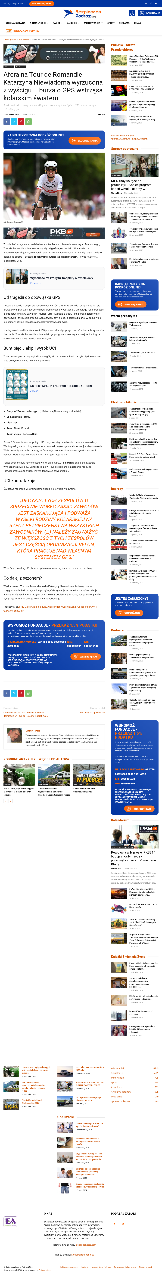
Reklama (124, 22)
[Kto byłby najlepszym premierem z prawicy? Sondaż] (119, 263)
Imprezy (117, 489)
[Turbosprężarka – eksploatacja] (119, 371)
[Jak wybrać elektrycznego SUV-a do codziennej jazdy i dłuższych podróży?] (119, 428)
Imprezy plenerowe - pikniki (122, 847)
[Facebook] (151, 3)
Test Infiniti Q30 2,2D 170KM (142, 353)
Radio (56, 22)
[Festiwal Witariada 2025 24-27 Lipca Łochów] (119, 908)
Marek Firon (14, 114)
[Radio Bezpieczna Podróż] (82, 13)
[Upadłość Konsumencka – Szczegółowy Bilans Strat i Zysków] (65, 1142)
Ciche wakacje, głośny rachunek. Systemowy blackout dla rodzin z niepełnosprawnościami (143, 217)
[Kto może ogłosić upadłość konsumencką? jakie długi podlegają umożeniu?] (65, 1173)
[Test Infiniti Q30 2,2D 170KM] (119, 356)
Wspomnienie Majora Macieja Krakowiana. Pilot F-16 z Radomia (142, 559)
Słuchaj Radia (44, 4)
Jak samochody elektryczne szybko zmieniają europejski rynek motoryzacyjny (142, 412)
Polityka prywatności (69, 1267)
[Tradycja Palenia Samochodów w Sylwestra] (119, 544)
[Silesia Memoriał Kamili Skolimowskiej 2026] (89, 775)
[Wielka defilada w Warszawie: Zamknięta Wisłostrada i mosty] (119, 499)
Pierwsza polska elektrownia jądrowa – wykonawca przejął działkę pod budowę (142, 104)
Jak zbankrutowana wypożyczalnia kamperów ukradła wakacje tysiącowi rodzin (54, 791)
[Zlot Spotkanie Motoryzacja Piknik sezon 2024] (65, 1101)
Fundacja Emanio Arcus (101, 1267)
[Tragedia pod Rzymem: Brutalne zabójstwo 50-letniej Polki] (119, 248)
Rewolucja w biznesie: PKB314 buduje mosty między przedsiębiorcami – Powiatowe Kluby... (133, 858)
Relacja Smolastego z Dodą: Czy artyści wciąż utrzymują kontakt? (144, 513)
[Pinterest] (21, 121)
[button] (146, 3)
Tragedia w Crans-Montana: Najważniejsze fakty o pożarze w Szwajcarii (143, 528)
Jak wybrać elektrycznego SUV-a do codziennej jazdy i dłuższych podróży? (143, 427)
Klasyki (7, 784)
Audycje (72, 22)
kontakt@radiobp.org (82, 1254)
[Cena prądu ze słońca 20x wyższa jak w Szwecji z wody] (119, 120)
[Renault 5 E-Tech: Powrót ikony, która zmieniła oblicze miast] (119, 458)
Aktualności (38, 22)
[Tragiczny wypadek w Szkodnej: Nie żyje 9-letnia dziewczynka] (119, 233)
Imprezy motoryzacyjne (122, 135)
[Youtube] (156, 3)
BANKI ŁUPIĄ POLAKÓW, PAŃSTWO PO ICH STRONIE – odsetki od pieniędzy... (142, 74)
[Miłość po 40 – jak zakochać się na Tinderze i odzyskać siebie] (119, 1000)
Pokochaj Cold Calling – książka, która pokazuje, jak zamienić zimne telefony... (143, 966)
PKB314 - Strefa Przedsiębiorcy (123, 47)
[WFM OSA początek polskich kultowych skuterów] (119, 341)
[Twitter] (14, 121)
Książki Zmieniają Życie (128, 957)
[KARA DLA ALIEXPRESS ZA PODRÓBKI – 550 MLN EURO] (119, 90)
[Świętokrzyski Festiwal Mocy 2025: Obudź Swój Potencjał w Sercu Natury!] (119, 923)
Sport (111, 22)
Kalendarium (120, 820)
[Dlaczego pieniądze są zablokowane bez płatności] (119, 658)
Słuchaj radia (87, 140)
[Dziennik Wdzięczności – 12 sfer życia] (119, 1015)
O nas (137, 22)
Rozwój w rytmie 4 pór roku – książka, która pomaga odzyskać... (142, 1029)
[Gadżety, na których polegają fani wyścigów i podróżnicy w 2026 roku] (119, 704)
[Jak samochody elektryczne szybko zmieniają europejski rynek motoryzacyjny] (119, 412)
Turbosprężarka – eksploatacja (143, 368)
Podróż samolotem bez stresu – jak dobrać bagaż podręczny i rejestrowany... (143, 688)
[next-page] (10, 801)
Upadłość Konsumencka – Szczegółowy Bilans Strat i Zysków (88, 1141)
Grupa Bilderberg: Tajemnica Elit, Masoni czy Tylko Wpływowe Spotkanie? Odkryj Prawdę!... (144, 59)
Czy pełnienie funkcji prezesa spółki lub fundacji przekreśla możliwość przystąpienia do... (89, 1157)
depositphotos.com (86, 1244)
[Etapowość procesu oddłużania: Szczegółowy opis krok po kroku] (65, 1188)
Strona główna (15, 22)
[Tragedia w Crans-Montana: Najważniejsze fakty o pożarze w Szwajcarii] (119, 529)
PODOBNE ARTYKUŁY (19, 759)
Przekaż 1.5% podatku (26, 30)
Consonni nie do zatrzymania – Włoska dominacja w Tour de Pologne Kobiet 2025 (25, 714)
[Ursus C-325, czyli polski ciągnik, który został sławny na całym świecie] (19, 775)
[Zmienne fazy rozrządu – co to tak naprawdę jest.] (119, 387)
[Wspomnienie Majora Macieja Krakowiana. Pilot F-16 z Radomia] (119, 559)
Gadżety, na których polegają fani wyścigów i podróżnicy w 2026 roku (142, 703)
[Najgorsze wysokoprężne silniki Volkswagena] (119, 326)
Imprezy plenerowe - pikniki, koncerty (129, 138)
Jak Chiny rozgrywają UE (92, 712)
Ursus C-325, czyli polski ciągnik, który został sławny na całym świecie (18, 791)
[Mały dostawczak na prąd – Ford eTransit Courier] (119, 473)
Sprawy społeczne (124, 149)
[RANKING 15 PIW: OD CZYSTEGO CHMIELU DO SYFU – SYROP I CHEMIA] (65, 1086)
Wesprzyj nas (88, 656)
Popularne (78, 784)
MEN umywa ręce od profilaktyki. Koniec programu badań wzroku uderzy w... (132, 185)
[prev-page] (5, 801)
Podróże (117, 630)
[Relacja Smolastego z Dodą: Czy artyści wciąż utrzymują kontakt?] (119, 514)
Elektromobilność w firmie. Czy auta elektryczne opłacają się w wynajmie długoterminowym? (143, 442)
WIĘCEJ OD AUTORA (54, 759)
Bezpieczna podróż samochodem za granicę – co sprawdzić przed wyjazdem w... (143, 673)
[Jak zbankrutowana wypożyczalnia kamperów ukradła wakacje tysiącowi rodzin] (54, 775)
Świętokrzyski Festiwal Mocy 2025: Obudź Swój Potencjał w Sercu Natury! (142, 922)
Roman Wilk (116, 868)
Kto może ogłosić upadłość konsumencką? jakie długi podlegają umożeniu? (88, 1172)
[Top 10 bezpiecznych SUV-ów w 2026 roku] (65, 1071)
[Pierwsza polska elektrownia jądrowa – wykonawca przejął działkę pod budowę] (119, 105)
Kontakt (84, 1267)
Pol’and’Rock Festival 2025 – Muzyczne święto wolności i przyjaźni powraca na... (142, 892)
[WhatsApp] (28, 121)
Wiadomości (20, 67)
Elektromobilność (124, 402)
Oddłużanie (132, 612)
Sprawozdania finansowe (125, 1267)
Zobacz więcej (45, 1270)
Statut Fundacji (145, 1267)
